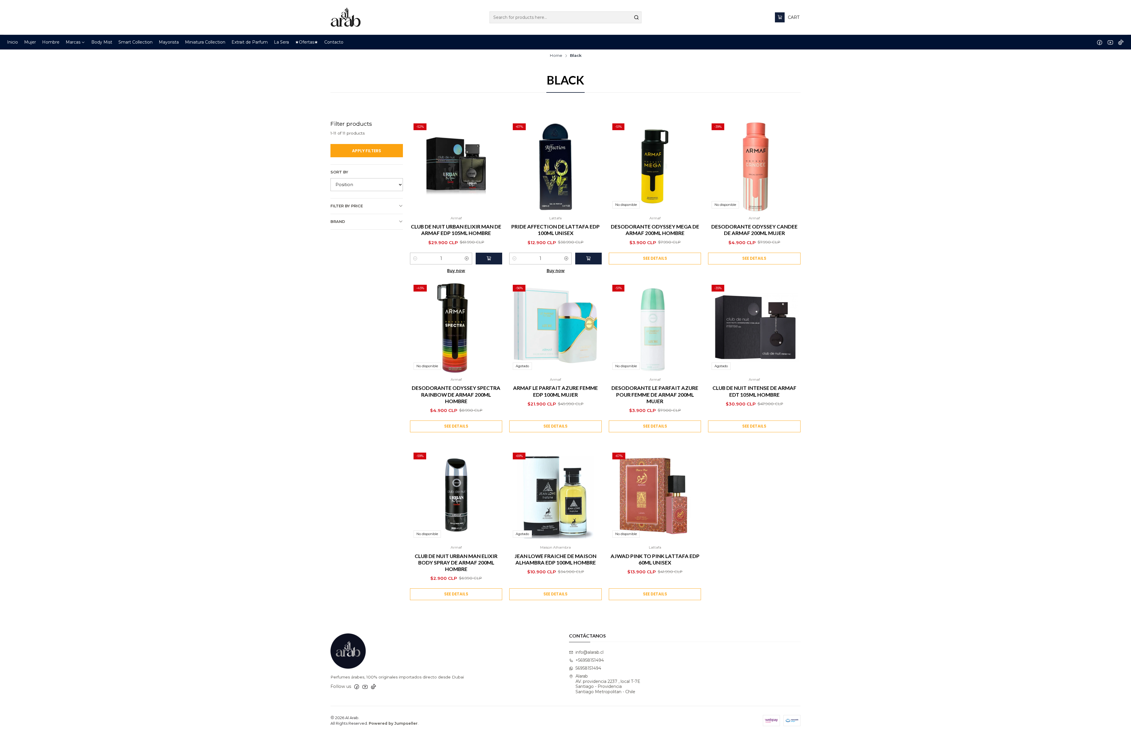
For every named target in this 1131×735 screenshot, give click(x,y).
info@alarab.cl (589, 652)
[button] (75, 42)
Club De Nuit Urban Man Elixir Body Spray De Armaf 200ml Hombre (456, 562)
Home (556, 56)
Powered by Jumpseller (393, 723)
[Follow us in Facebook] (1100, 42)
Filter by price (346, 206)
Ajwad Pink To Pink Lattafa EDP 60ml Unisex (655, 559)
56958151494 (588, 668)
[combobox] (565, 17)
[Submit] (636, 17)
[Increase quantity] (467, 258)
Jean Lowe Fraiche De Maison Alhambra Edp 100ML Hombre (555, 559)
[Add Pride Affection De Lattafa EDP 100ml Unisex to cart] (588, 258)
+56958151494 (590, 660)
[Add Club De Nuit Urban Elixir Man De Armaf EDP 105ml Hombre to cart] (489, 258)
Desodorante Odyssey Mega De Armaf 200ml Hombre (655, 230)
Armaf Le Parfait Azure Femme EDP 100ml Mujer (555, 391)
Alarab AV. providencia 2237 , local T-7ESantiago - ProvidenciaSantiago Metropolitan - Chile (608, 683)
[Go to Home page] (345, 17)
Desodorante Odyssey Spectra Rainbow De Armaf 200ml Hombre (456, 394)
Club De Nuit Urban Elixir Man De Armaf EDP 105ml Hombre (456, 230)
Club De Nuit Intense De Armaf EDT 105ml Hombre (754, 391)
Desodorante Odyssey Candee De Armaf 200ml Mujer (754, 230)
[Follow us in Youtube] (1110, 42)
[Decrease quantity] (415, 258)
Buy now (456, 271)
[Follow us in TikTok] (1121, 42)
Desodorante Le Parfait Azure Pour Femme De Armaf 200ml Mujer (654, 394)
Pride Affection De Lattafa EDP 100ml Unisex (555, 230)
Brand (337, 221)
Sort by (339, 172)
